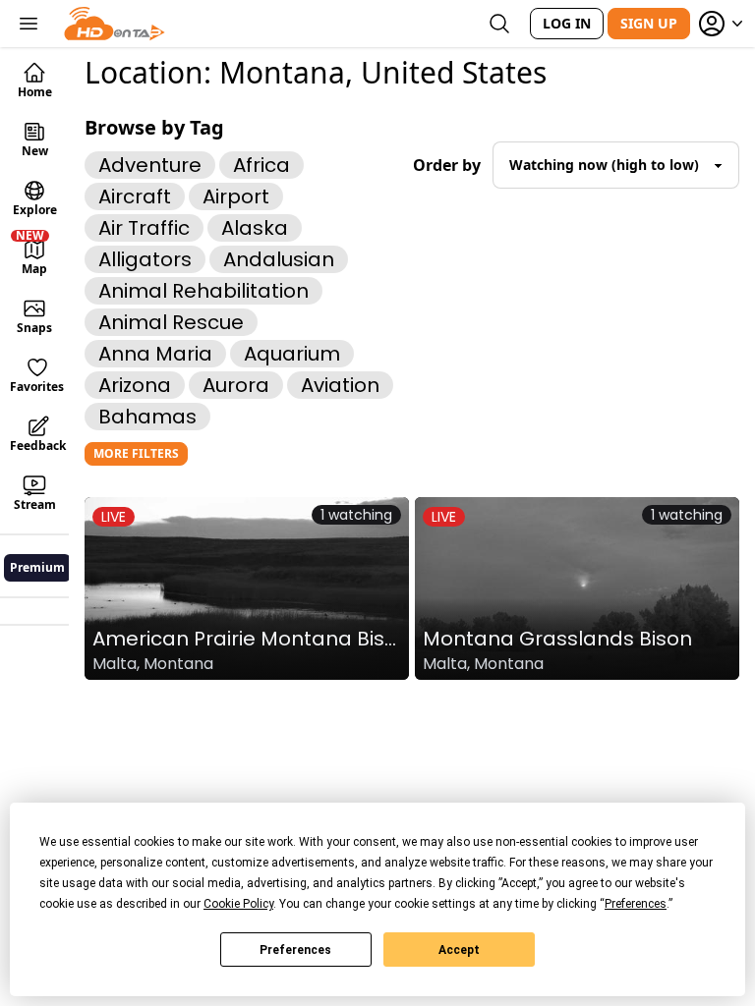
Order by (447, 165)
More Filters (136, 453)
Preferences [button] (636, 904)
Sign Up (648, 23)
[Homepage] (114, 23)
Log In (567, 23)
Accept (459, 950)
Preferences (295, 950)
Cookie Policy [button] (238, 904)
